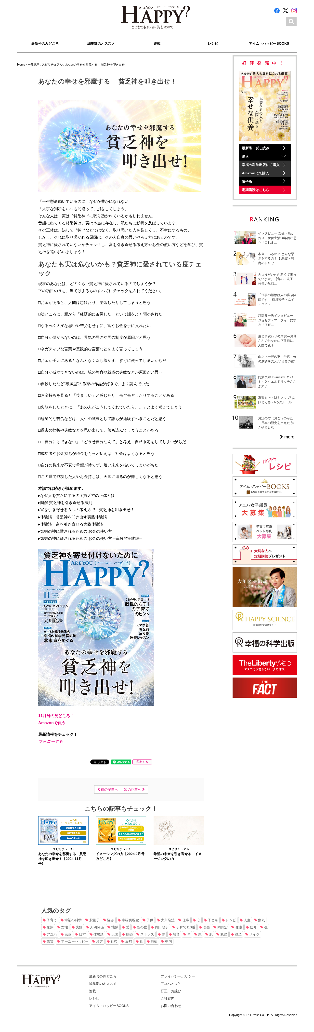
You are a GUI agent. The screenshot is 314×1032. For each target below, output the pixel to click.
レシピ (213, 43)
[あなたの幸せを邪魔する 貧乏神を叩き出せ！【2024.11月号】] (63, 830)
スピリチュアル (63, 849)
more (288, 437)
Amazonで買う (51, 722)
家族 (49, 927)
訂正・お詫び (171, 991)
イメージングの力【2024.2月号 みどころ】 (121, 856)
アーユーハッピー (74, 941)
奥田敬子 (161, 927)
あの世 (141, 927)
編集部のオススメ (101, 43)
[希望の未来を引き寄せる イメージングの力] (179, 830)
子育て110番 (185, 927)
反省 (128, 941)
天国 (114, 934)
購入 (245, 156)
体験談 (98, 934)
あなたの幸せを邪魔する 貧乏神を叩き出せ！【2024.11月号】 (62, 859)
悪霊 (49, 941)
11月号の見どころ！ (56, 715)
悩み (110, 920)
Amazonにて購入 (255, 173)
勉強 (223, 934)
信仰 (253, 927)
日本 (82, 934)
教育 (176, 934)
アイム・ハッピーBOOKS (269, 43)
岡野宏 (222, 927)
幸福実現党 (130, 920)
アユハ (51, 934)
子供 (149, 920)
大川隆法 (167, 920)
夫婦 (78, 927)
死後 (114, 941)
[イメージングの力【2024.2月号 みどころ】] (121, 830)
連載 (157, 43)
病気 (261, 920)
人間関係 (96, 927)
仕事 (185, 920)
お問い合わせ (171, 1006)
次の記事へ (133, 789)
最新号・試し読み (255, 148)
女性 (64, 927)
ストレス (146, 934)
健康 (238, 927)
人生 (246, 920)
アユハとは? (170, 984)
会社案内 (167, 998)
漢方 (99, 941)
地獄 (114, 927)
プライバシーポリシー (178, 976)
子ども (212, 920)
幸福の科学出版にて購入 (261, 165)
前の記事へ (109, 789)
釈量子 (94, 920)
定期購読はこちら (255, 190)
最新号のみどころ (45, 43)
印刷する (142, 761)
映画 (206, 927)
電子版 (247, 181)
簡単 (238, 934)
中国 (168, 941)
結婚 (129, 934)
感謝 (67, 934)
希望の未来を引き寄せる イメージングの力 (178, 856)
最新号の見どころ (103, 976)
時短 (153, 941)
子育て (51, 920)
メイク (254, 934)
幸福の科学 (73, 920)
